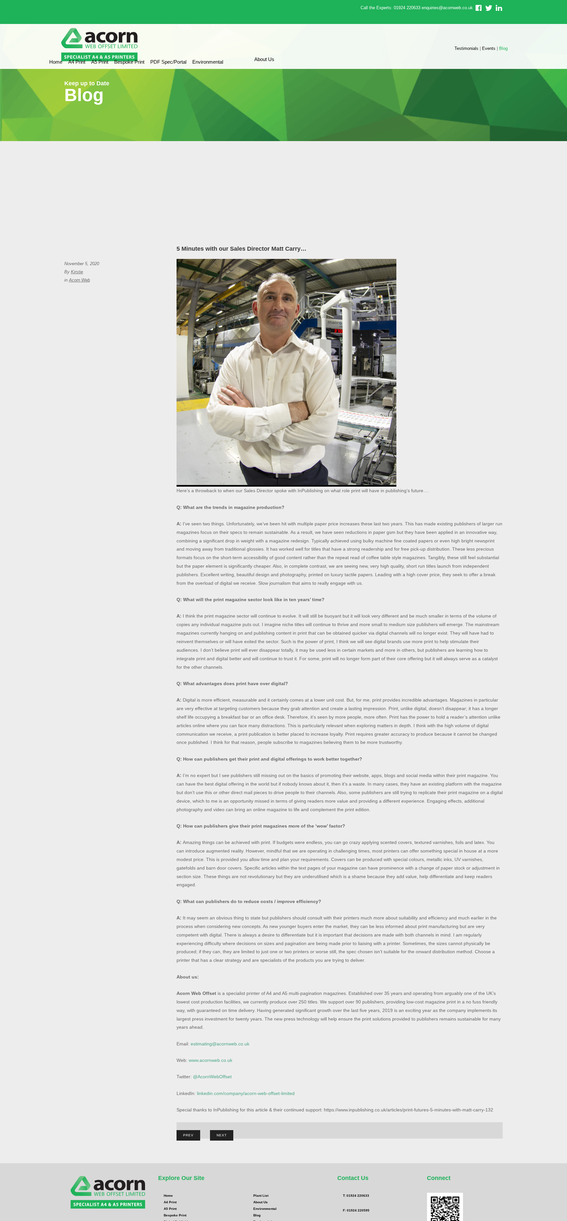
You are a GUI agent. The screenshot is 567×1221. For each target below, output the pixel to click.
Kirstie (77, 271)
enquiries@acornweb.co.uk (447, 7)
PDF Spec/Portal (168, 62)
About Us (264, 59)
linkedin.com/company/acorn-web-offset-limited (246, 1093)
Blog (503, 48)
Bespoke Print (129, 62)
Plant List (260, 1195)
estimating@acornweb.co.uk (220, 1043)
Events (488, 48)
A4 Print (76, 62)
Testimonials (466, 48)
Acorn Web (79, 280)
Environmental (207, 62)
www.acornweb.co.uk (210, 1060)
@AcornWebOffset (212, 1076)
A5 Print (99, 62)
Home (55, 62)
